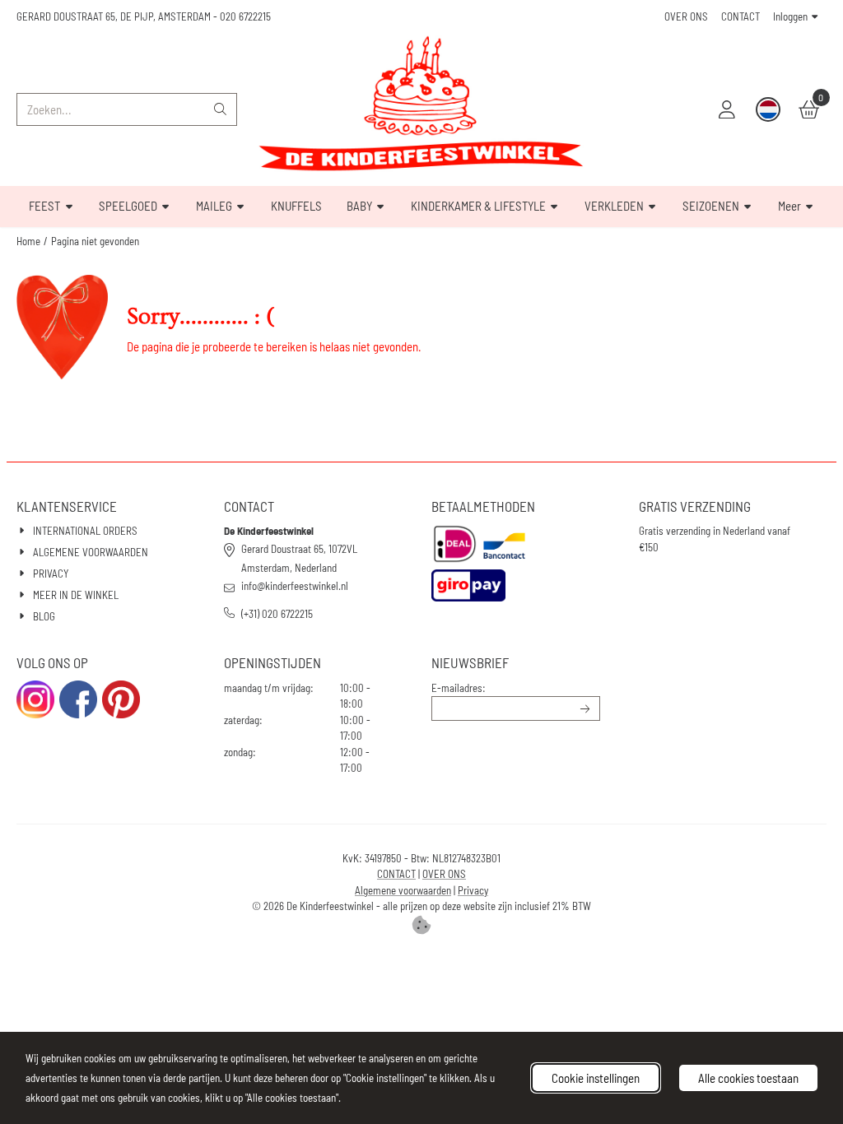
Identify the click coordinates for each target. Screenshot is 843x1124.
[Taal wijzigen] (768, 109)
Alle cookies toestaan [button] (748, 1078)
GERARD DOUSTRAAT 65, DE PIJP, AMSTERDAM (113, 16)
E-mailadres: (458, 687)
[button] (727, 109)
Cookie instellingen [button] (596, 1078)
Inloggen (790, 16)
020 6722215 (245, 16)
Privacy (473, 890)
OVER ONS (686, 16)
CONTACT (740, 16)
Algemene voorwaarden (403, 890)
